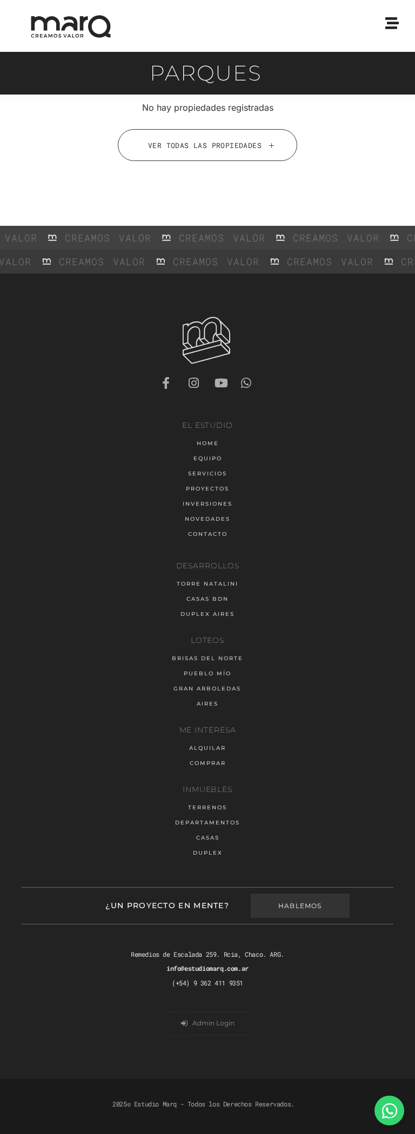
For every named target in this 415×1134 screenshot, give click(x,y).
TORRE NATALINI (207, 583)
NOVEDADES (207, 518)
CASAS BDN (207, 598)
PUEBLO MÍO (207, 673)
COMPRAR (208, 763)
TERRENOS (207, 807)
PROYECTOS (207, 488)
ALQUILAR (207, 747)
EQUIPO (207, 458)
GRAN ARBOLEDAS (207, 688)
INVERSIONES (207, 503)
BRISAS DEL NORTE (207, 658)
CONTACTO (207, 534)
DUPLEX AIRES (207, 614)
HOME (208, 443)
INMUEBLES (207, 789)
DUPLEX (208, 852)
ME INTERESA (207, 730)
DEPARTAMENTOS (207, 822)
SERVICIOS (207, 473)
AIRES (207, 703)
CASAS (207, 837)
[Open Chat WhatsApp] (389, 1110)
